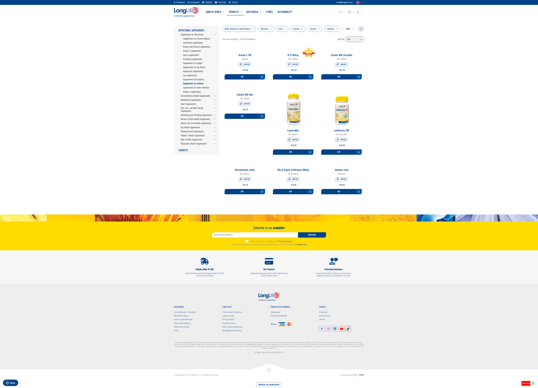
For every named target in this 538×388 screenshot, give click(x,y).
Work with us (325, 316)
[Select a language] (359, 2)
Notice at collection (269, 384)
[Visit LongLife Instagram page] (328, 329)
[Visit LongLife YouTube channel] (341, 329)
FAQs (176, 330)
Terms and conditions (232, 312)
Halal (347, 29)
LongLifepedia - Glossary (185, 312)
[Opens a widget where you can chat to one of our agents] (10, 383)
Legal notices (228, 316)
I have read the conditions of (271, 241)
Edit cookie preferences (232, 327)
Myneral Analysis (181, 316)
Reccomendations (182, 323)
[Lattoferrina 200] (341, 108)
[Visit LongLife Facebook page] (322, 329)
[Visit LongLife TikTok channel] (348, 329)
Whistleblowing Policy (232, 330)
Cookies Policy (229, 323)
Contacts (323, 312)
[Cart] (351, 12)
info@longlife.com (344, 2)
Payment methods (279, 316)
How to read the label (183, 319)
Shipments (275, 312)
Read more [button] (302, 244)
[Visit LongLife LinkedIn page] (335, 329)
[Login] (360, 12)
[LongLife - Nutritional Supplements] (186, 12)
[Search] (342, 12)
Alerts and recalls (181, 327)
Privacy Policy (285, 241)
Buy (242, 77)
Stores (322, 319)
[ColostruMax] (293, 108)
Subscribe (312, 235)
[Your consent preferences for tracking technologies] (533, 383)
